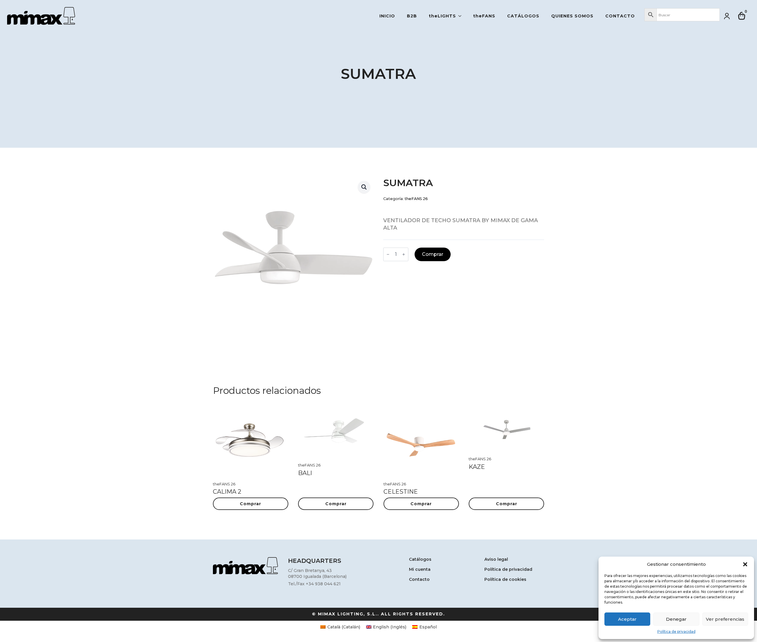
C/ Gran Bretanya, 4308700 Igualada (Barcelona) (317, 573)
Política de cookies (505, 579)
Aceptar (627, 619)
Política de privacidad (676, 631)
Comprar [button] (250, 503)
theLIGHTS (442, 16)
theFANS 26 (416, 198)
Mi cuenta (420, 569)
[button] (745, 564)
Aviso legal (496, 559)
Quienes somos (572, 16)
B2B (412, 16)
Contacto (620, 16)
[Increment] (403, 254)
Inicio (387, 16)
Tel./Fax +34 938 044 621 (314, 583)
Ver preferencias (725, 619)
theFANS (484, 16)
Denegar (676, 619)
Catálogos (523, 16)
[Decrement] (388, 254)
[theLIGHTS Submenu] (461, 16)
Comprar (432, 254)
